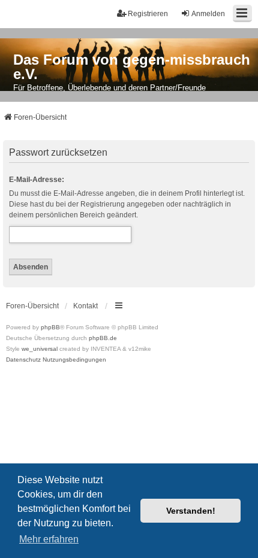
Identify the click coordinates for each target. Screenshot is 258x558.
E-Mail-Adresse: (36, 179)
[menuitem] (23, 359)
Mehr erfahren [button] (49, 539)
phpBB (50, 327)
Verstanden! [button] (190, 510)
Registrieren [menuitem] (148, 14)
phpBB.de (103, 338)
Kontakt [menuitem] (85, 306)
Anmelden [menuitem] (208, 14)
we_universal (40, 348)
